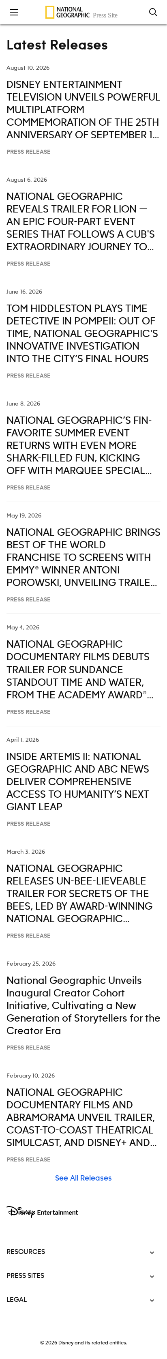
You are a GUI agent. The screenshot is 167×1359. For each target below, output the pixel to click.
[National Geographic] (83, 12)
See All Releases (83, 1178)
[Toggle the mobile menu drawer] (14, 12)
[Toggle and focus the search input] (153, 12)
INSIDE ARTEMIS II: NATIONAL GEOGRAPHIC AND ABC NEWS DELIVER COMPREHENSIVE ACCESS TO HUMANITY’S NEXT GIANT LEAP (77, 782)
